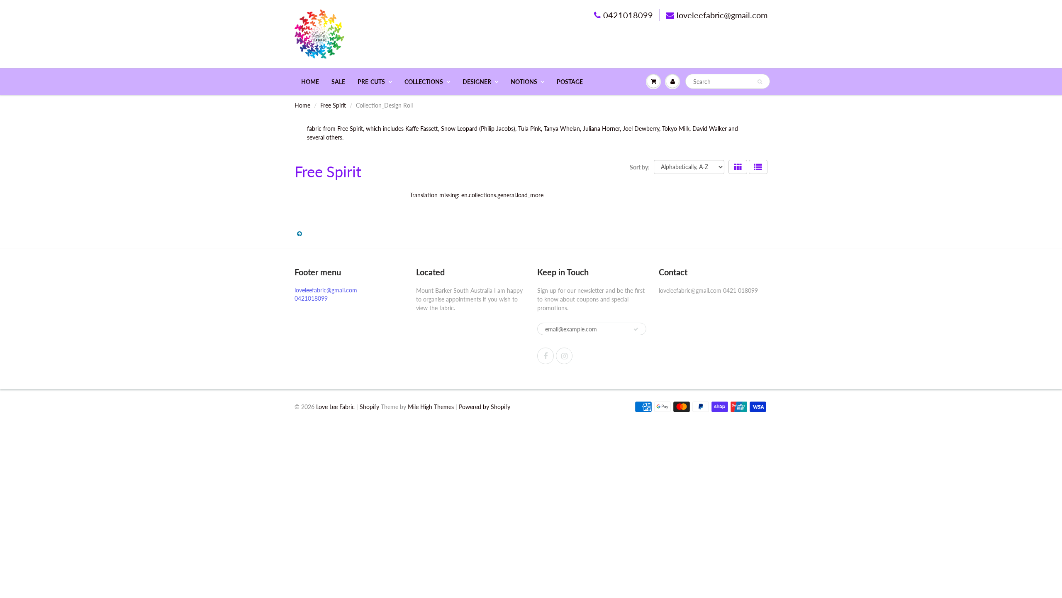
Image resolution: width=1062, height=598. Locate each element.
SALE (338, 81)
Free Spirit (333, 105)
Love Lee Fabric (335, 406)
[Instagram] (564, 356)
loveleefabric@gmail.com (722, 15)
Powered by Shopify (484, 406)
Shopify (369, 406)
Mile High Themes (431, 406)
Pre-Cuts (371, 81)
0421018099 (628, 15)
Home (310, 81)
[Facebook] (545, 356)
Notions (524, 81)
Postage (570, 81)
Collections (423, 81)
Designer (477, 81)
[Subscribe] (636, 329)
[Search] (759, 81)
